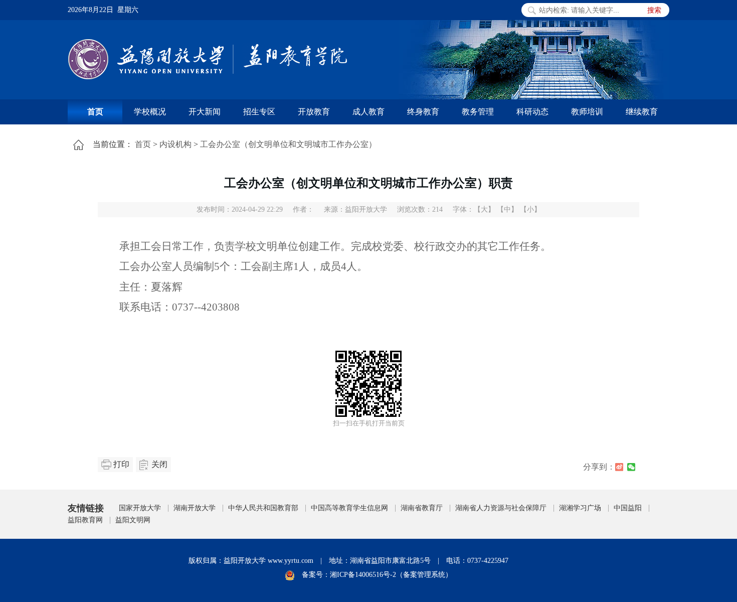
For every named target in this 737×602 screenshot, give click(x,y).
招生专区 (259, 111)
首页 (95, 111)
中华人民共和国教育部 (263, 508)
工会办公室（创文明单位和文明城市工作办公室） (288, 144)
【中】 (507, 209)
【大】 (484, 209)
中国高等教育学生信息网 (349, 508)
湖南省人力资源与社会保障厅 (500, 508)
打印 (121, 464)
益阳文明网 (132, 520)
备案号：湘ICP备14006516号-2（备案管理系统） (377, 574)
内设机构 (175, 144)
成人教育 (368, 111)
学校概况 (150, 111)
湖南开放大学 (194, 508)
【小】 (530, 209)
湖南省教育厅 (422, 508)
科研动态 (532, 111)
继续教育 (642, 111)
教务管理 (478, 111)
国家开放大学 (140, 508)
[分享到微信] (631, 467)
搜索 (654, 10)
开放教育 (314, 111)
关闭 (159, 464)
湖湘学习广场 (580, 508)
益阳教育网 (85, 520)
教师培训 (587, 111)
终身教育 (423, 111)
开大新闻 (205, 111)
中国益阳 (628, 508)
